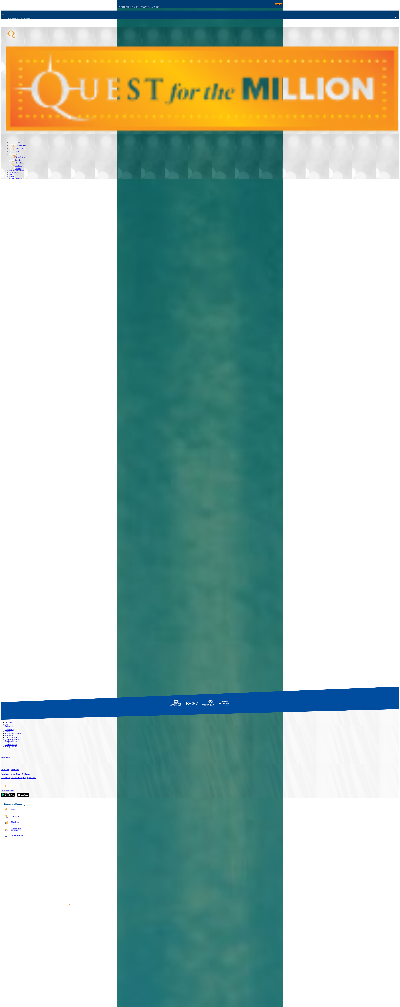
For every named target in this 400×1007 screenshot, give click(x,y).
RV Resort (18, 166)
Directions (8, 722)
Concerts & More (20, 145)
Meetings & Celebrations (17, 170)
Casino (17, 142)
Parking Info (9, 726)
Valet (6, 728)
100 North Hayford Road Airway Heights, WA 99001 (18, 778)
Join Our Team (10, 735)
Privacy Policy (5, 758)
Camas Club (19, 148)
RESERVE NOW (7, 340)
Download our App (7, 791)
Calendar (18, 169)
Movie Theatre (14, 172)
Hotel (17, 151)
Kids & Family (20, 163)
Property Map (9, 730)
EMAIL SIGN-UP (12, 786)
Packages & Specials (21, 19)
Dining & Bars (20, 157)
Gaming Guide (10, 743)
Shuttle (7, 724)
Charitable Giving (11, 741)
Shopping (18, 160)
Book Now (278, 4)
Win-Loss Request (11, 745)
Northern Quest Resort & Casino (15, 774)
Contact (7, 732)
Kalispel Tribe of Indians (13, 733)
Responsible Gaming (12, 739)
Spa (16, 154)
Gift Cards (12, 176)
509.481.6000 (5, 770)
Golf (10, 174)
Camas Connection (11, 737)
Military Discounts (11, 747)
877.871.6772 (15, 770)
